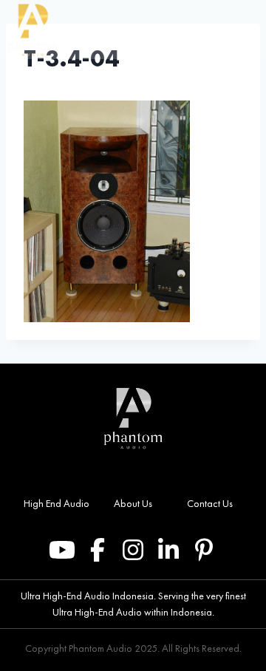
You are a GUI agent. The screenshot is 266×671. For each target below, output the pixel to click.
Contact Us (210, 503)
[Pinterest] (204, 550)
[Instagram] (133, 550)
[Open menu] (250, 29)
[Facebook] (97, 550)
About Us (133, 503)
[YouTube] (62, 550)
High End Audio (56, 503)
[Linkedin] (168, 550)
